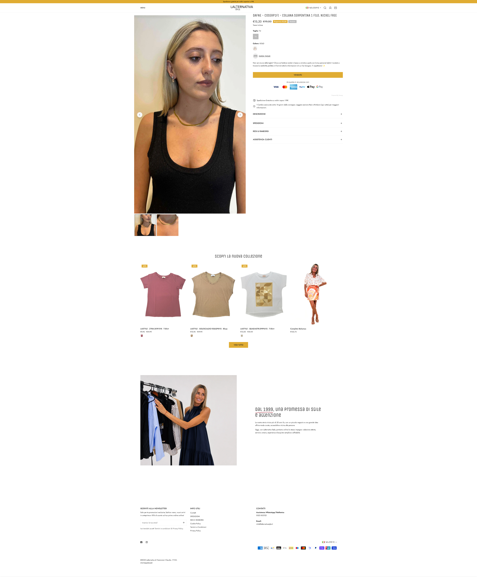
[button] (335, 7)
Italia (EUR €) (314, 7)
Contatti (193, 513)
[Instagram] (146, 542)
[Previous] (139, 114)
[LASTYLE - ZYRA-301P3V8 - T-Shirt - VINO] (141, 335)
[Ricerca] (325, 7)
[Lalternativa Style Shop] (242, 7)
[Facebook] (141, 542)
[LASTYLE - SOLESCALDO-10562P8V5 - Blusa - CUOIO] (191, 335)
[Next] (240, 114)
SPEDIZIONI (195, 516)
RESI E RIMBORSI (197, 520)
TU (256, 36)
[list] (190, 114)
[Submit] (184, 522)
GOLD (255, 48)
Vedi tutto (238, 345)
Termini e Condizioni (198, 527)
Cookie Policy (195, 523)
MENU (142, 7)
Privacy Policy (195, 530)
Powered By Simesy (337, 95)
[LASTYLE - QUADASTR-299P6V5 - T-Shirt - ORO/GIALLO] (241, 335)
